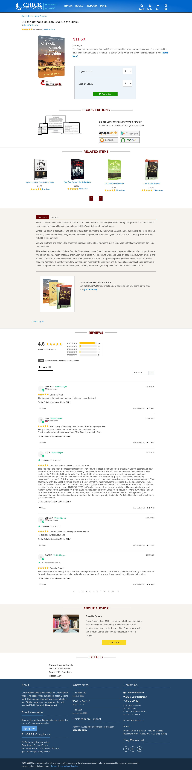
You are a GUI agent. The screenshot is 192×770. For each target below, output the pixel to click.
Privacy (54, 766)
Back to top (37, 321)
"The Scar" (77, 710)
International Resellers (69, 766)
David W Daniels (31, 25)
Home (24, 16)
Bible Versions (41, 16)
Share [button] (43, 408)
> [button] (118, 591)
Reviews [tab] (43, 367)
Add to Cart (106, 94)
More (103, 6)
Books (79, 6)
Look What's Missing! (152, 183)
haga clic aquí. (79, 730)
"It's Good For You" (81, 701)
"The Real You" (79, 693)
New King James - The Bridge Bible (77, 182)
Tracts (68, 6)
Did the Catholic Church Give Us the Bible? (54, 402)
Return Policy (132, 701)
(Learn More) (90, 289)
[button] (148, 408)
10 (112, 591)
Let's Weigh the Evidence (114, 183)
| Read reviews (48, 30)
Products (92, 6)
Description (42, 217)
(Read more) (51, 705)
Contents (55, 217)
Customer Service (135, 692)
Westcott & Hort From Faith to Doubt (40, 182)
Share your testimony (136, 697)
